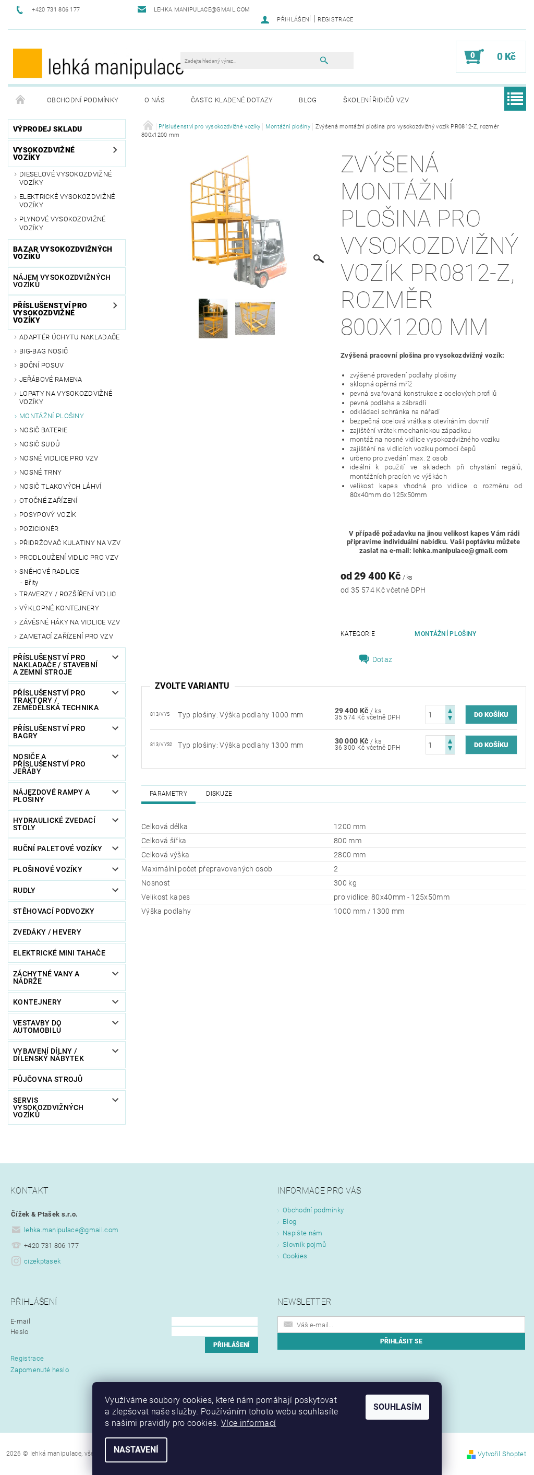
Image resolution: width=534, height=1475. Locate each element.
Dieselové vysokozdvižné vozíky (65, 178)
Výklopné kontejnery (59, 608)
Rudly (24, 890)
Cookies (295, 1256)
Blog (308, 100)
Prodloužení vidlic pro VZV (68, 557)
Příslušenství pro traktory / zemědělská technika (56, 700)
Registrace (335, 19)
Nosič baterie (43, 430)
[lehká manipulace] (99, 62)
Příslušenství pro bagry (49, 732)
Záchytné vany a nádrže (46, 977)
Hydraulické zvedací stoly (54, 824)
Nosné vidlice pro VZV (59, 458)
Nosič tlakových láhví (60, 486)
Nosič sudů (39, 444)
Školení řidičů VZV (376, 100)
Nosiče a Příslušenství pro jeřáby (49, 763)
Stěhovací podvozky (54, 911)
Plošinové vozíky (47, 869)
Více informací (248, 1423)
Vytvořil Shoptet (502, 1454)
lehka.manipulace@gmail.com (71, 1230)
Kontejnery (37, 1002)
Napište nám (303, 1233)
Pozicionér (38, 529)
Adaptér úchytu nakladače (69, 337)
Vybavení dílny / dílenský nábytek (48, 1055)
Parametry (168, 793)
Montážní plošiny (51, 416)
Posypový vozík (47, 514)
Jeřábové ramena (50, 379)
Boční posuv (41, 365)
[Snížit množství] (450, 719)
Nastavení (136, 1450)
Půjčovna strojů (48, 1079)
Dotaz (382, 659)
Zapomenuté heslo (39, 1370)
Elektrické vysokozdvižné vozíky (67, 201)
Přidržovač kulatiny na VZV (69, 543)
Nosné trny (40, 472)
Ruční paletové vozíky (58, 848)
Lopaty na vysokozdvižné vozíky (65, 398)
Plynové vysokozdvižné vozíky (62, 223)
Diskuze (219, 793)
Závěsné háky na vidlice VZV (69, 622)
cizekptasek (42, 1261)
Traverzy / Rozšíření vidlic (67, 594)
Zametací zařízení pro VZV (66, 636)
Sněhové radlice (49, 571)
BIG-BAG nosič (43, 351)
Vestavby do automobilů (37, 1026)
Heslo (19, 1332)
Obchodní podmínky (82, 100)
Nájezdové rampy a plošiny (51, 796)
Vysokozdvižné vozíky (44, 153)
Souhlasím (397, 1407)
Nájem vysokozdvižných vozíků (62, 281)
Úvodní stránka (21, 100)
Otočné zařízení (48, 500)
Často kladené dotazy (232, 100)
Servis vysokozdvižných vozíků (48, 1107)
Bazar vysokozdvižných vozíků (63, 253)
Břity (32, 582)
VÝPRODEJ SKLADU (47, 129)
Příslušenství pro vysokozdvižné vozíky (50, 312)
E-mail (20, 1321)
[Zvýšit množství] (450, 710)
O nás (154, 100)
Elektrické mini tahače (59, 953)
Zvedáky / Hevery (47, 932)
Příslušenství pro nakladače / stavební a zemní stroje (55, 664)
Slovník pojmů (304, 1244)
